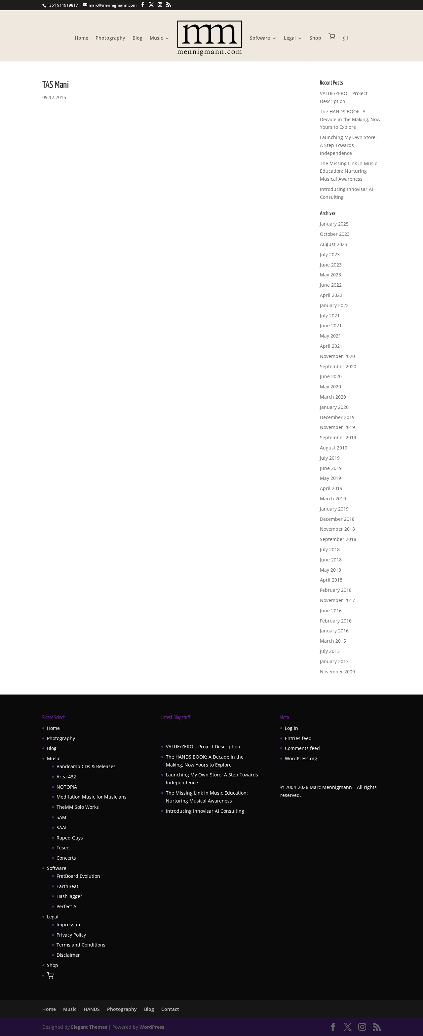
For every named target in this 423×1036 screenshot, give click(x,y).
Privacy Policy (71, 935)
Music (156, 38)
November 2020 (337, 356)
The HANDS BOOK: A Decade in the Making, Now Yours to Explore (350, 119)
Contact (170, 1009)
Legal (290, 38)
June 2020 (331, 376)
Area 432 (66, 776)
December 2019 (337, 417)
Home (81, 38)
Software (260, 38)
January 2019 (334, 509)
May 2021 (330, 336)
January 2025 (334, 224)
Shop (315, 38)
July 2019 (330, 458)
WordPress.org (301, 758)
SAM (61, 817)
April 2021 (331, 346)
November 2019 (337, 427)
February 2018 (336, 590)
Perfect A (66, 906)
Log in (291, 728)
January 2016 (334, 630)
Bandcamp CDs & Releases (86, 766)
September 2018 (338, 539)
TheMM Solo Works (78, 807)
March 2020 (333, 397)
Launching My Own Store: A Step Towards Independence (348, 145)
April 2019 (331, 488)
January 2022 (334, 305)
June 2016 (331, 610)
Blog (137, 38)
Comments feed (302, 748)
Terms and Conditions (81, 945)
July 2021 (330, 315)
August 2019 (333, 448)
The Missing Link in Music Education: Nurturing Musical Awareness (348, 171)
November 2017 (337, 600)
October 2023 (335, 234)
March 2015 (333, 641)
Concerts (66, 858)
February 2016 (336, 621)
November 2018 (337, 529)
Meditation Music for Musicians (92, 797)
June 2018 (331, 559)
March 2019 (333, 498)
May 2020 (330, 386)
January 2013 (334, 661)
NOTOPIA (67, 787)
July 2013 (330, 651)
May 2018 (330, 570)
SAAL (62, 827)
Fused (63, 847)
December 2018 (337, 519)
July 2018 (330, 549)
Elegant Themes (89, 1027)
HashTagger (69, 896)
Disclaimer (68, 955)
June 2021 (331, 325)
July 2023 (330, 254)
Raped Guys (70, 838)
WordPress (151, 1027)
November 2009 (337, 671)
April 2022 (331, 295)
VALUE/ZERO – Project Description (203, 746)
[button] (331, 47)
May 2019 (330, 478)
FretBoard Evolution (78, 876)
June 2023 (331, 265)
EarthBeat (67, 886)
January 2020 (334, 407)
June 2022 (331, 285)
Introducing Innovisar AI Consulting (205, 811)
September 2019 (338, 437)
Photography (110, 38)
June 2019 (331, 468)
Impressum (69, 924)
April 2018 (331, 580)
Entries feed (298, 738)
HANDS (92, 1009)
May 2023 (330, 274)
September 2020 (338, 366)
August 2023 (333, 244)
